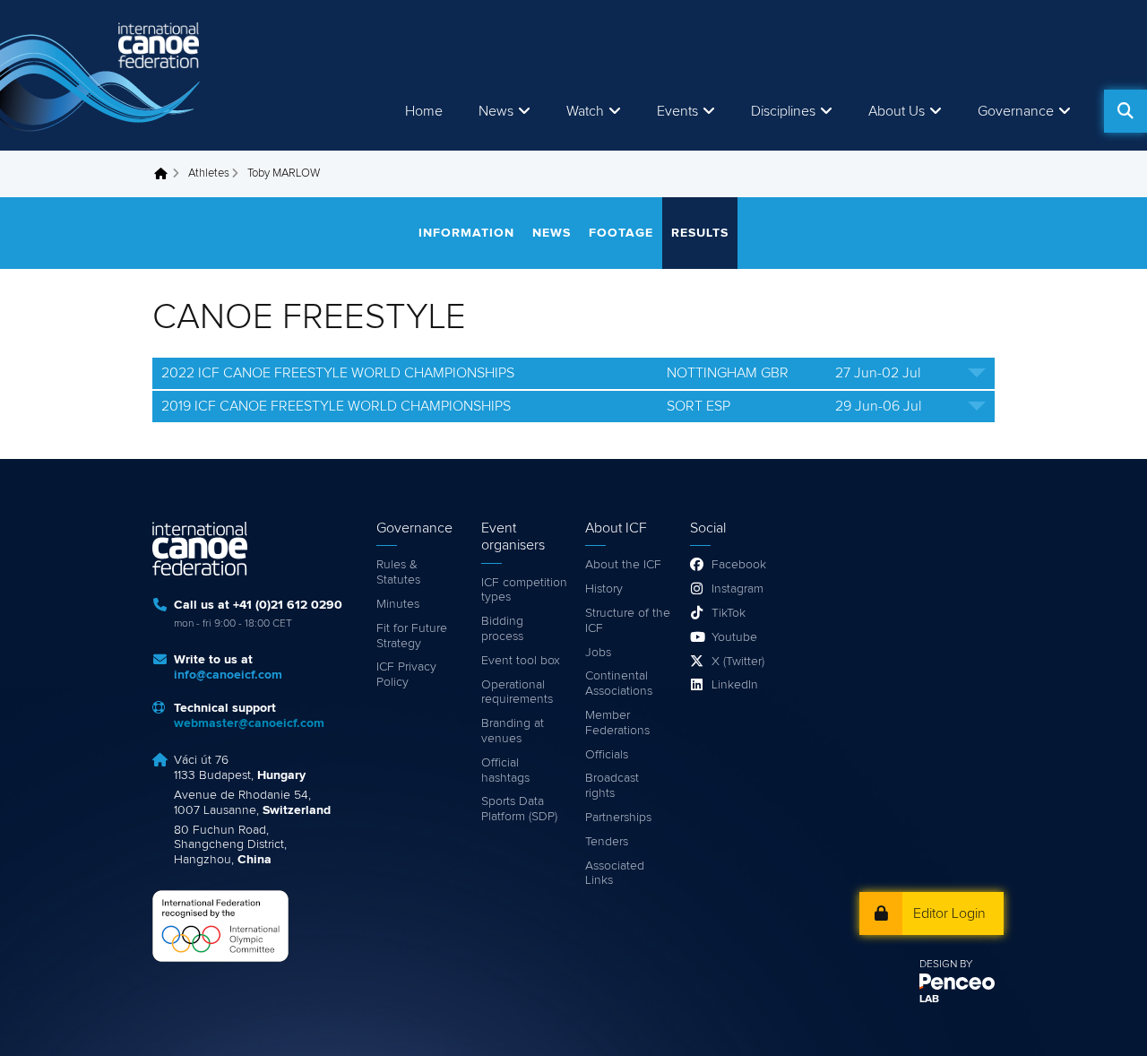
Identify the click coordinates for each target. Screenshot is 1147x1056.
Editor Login (949, 913)
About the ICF (623, 564)
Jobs (598, 652)
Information (466, 233)
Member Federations (617, 723)
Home (424, 111)
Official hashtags (505, 770)
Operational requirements (517, 692)
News (496, 111)
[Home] (103, 75)
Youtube (734, 637)
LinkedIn (734, 685)
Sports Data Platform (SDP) (519, 809)
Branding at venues (512, 731)
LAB (929, 999)
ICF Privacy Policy (406, 674)
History (604, 589)
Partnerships (618, 817)
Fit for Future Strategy (411, 636)
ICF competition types (524, 590)
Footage (621, 233)
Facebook (738, 564)
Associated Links (614, 873)
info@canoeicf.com (228, 675)
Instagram (737, 589)
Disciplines (783, 111)
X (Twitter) (737, 661)
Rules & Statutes (398, 572)
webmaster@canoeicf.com (249, 723)
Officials (606, 755)
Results (700, 233)
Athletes (208, 173)
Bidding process (502, 629)
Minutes (397, 604)
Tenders (606, 841)
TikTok (728, 613)
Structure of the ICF (627, 621)
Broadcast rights (612, 786)
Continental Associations (618, 683)
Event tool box (520, 660)
